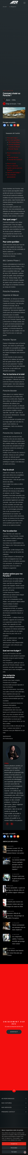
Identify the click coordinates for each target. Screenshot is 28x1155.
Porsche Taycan (13, 149)
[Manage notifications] (25, 1152)
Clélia (14, 100)
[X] (8, 125)
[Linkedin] (11, 125)
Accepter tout (14, 1143)
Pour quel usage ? (12, 138)
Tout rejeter (14, 1151)
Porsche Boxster (13, 157)
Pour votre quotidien (13, 140)
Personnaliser (14, 1147)
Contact (14, 1035)
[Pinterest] (14, 125)
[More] (18, 125)
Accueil (5, 6)
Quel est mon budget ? (14, 172)
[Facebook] (4, 125)
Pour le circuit (11, 163)
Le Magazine (12, 6)
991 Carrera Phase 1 (15, 142)
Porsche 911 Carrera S (15, 159)
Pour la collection (12, 166)
